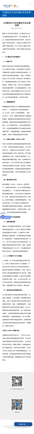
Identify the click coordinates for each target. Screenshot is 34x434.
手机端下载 (22, 424)
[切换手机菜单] (31, 4)
